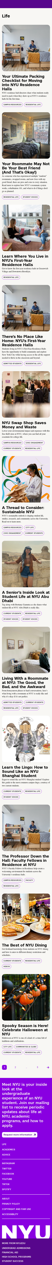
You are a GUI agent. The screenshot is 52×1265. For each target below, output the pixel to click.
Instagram (8, 1163)
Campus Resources (12, 105)
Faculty (29, 880)
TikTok (5, 1184)
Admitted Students (12, 364)
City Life (30, 527)
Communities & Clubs (26, 1047)
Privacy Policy (11, 1203)
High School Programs (16, 1257)
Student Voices (30, 197)
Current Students (12, 448)
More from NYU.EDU (13, 1243)
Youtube (7, 1179)
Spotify (6, 1189)
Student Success (12, 1261)
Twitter (6, 1168)
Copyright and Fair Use (16, 1209)
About (6, 1198)
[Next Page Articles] (48, 1067)
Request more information (18, 1134)
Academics (8, 1149)
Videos (6, 966)
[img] (26, 48)
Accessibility (10, 1214)
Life (4, 1144)
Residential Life (33, 105)
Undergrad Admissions (16, 1248)
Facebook (8, 1173)
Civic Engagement (34, 443)
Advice (6, 1154)
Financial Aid (10, 1252)
